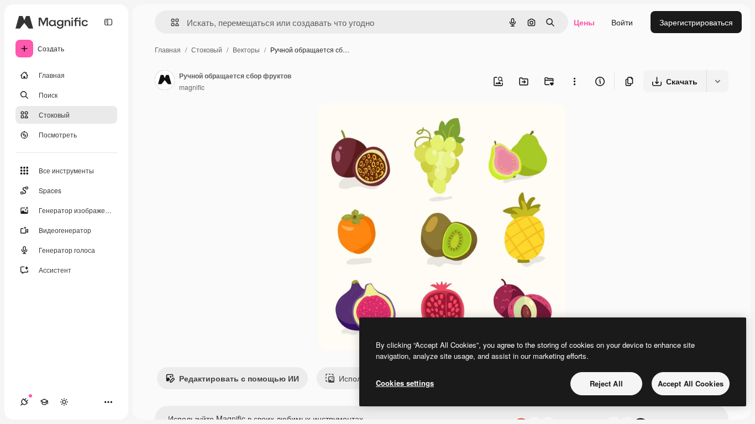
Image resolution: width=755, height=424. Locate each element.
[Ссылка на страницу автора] (165, 81)
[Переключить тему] (64, 402)
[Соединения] (24, 402)
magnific (192, 87)
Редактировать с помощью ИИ (239, 378)
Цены (584, 22)
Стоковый (206, 49)
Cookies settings (405, 383)
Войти (622, 22)
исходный (392, 124)
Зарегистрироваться (696, 22)
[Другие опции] (574, 81)
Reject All (606, 383)
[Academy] (44, 402)
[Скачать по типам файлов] (717, 81)
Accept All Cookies (690, 383)
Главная (168, 49)
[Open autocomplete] (170, 22)
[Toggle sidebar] (108, 22)
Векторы (246, 49)
